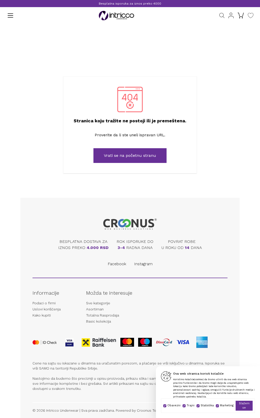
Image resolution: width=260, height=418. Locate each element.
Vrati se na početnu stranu (130, 155)
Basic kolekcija (98, 321)
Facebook (117, 263)
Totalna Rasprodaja (102, 315)
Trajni (190, 405)
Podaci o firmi (44, 303)
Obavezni (174, 405)
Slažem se (244, 405)
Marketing (227, 405)
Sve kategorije (98, 303)
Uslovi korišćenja (46, 309)
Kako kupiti (41, 315)
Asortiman (95, 309)
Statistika (207, 405)
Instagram (143, 263)
